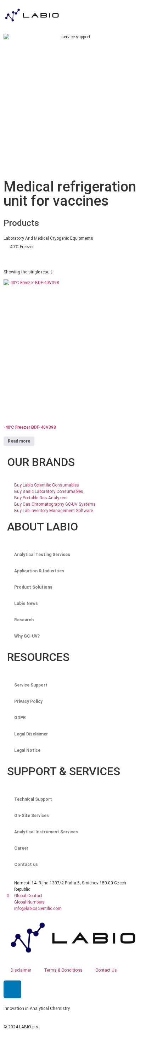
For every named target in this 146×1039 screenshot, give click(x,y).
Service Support (30, 685)
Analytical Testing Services (42, 554)
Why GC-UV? (27, 636)
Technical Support (33, 799)
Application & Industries (39, 570)
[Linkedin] (12, 989)
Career (21, 848)
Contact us (26, 864)
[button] (113, 15)
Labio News (26, 603)
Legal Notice (27, 750)
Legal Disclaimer (31, 734)
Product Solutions (33, 587)
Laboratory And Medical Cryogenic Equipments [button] (48, 238)
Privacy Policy (28, 701)
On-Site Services (31, 815)
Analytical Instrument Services (46, 831)
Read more (19, 441)
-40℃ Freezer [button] (21, 246)
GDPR (20, 717)
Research (24, 619)
